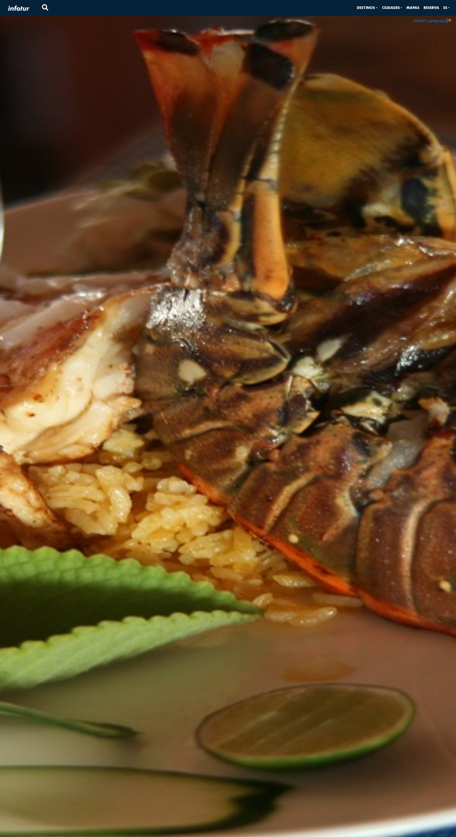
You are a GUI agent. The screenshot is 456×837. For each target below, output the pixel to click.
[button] (367, 7)
